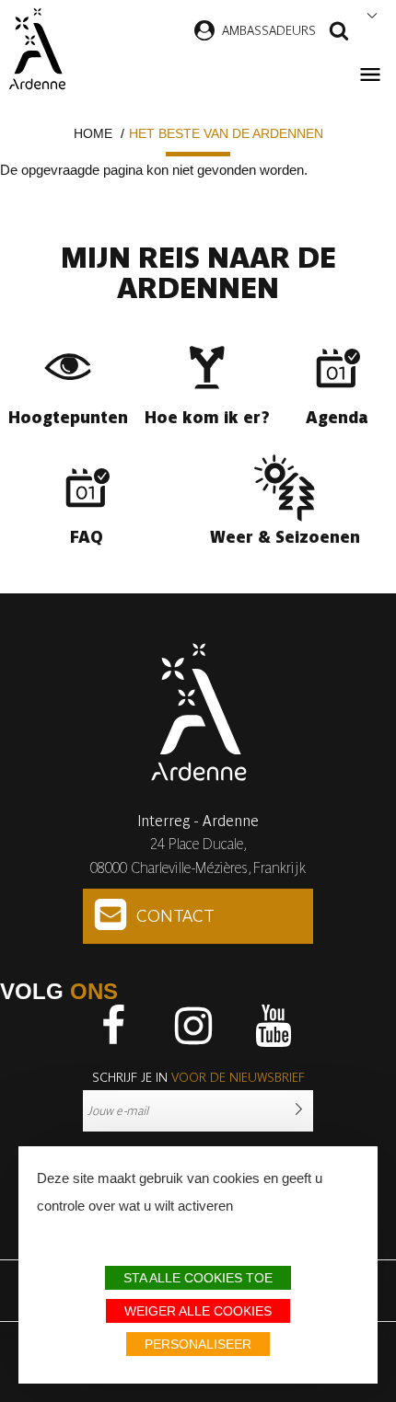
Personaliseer (198, 1344)
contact (175, 915)
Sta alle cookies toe (198, 1277)
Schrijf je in (198, 1077)
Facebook (113, 1026)
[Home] (36, 48)
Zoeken (339, 33)
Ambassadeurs (269, 30)
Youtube (273, 1026)
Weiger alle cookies (198, 1311)
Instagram (193, 1026)
